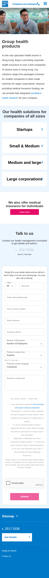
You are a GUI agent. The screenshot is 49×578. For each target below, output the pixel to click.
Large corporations (24, 179)
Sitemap (8, 516)
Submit (24, 496)
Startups (25, 129)
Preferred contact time (16, 352)
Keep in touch (9, 550)
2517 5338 (15, 528)
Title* (9, 283)
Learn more (24, 212)
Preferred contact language (18, 364)
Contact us (6, 556)
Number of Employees (16, 340)
